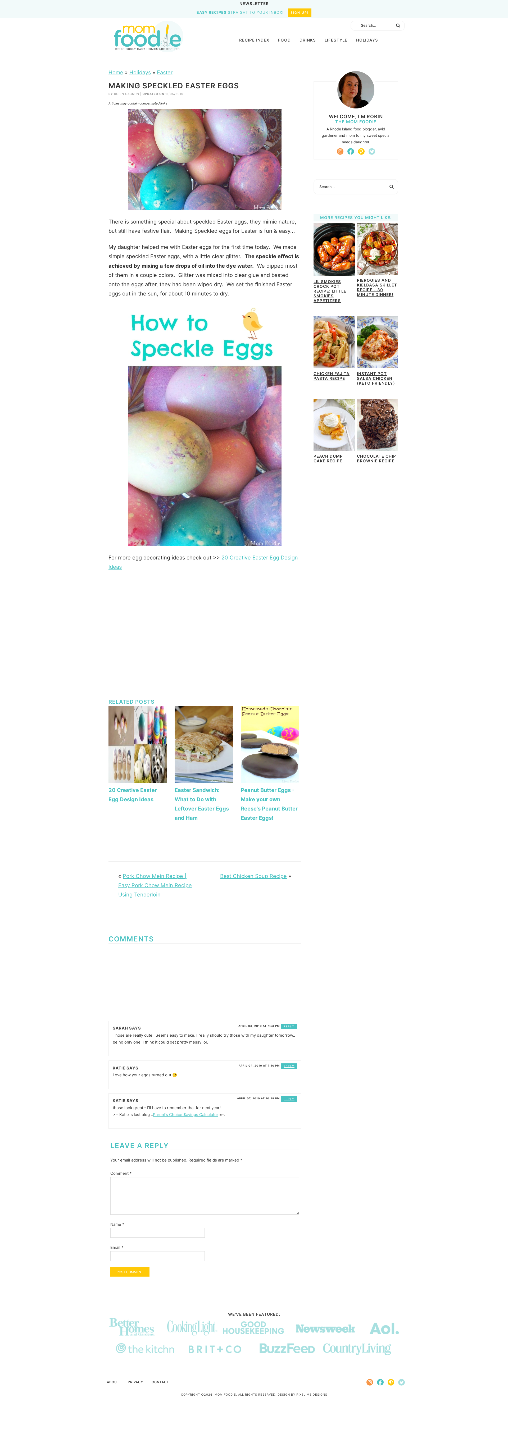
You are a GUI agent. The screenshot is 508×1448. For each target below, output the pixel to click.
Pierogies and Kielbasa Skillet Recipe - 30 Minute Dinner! (377, 287)
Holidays (140, 72)
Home (115, 72)
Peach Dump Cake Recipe (328, 458)
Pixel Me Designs (311, 1394)
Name (117, 1224)
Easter (165, 72)
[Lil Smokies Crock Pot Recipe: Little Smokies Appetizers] (334, 250)
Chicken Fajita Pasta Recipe (332, 376)
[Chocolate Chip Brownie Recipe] (377, 426)
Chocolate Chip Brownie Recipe (376, 458)
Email (117, 1247)
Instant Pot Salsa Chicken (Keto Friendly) (376, 378)
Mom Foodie (148, 36)
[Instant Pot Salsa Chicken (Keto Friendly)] (377, 343)
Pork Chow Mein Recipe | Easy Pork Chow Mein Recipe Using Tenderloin (155, 885)
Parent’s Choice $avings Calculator (185, 1114)
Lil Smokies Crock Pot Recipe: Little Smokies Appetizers (330, 291)
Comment (121, 1173)
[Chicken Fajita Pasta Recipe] (334, 343)
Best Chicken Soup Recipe (253, 876)
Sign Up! (300, 13)
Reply (289, 1026)
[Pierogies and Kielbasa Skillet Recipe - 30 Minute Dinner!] (377, 250)
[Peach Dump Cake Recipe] (334, 426)
